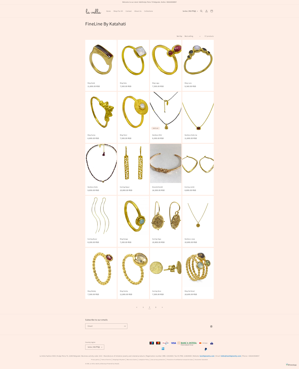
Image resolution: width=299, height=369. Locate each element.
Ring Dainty (124, 291)
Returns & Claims (132, 359)
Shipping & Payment (119, 359)
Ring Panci (123, 135)
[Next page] (162, 307)
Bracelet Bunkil (157, 187)
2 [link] (149, 307)
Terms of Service (106, 359)
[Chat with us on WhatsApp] (291, 365)
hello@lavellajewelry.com (231, 356)
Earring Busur (92, 239)
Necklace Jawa (190, 239)
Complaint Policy (144, 359)
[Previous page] (136, 307)
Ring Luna (188, 83)
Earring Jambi (189, 187)
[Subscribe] (124, 326)
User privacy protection (158, 359)
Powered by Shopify (113, 363)
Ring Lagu (155, 83)
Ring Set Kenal (190, 291)
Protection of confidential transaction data (180, 359)
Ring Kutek (91, 83)
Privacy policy (95, 359)
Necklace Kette (93, 187)
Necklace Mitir (157, 135)
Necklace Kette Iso (191, 135)
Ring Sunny (91, 135)
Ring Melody (92, 291)
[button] (201, 11)
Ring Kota (123, 83)
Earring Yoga (156, 239)
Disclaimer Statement (201, 359)
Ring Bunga (124, 239)
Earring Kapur (125, 187)
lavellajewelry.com (207, 356)
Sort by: (179, 36)
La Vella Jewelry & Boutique (98, 363)
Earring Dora (156, 291)
